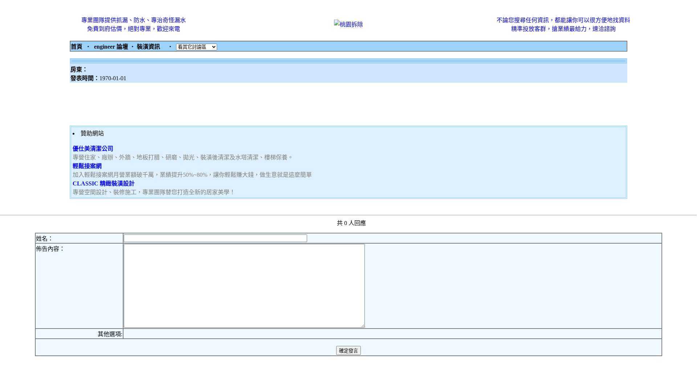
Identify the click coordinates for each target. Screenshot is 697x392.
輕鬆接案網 (87, 166)
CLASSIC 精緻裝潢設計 (104, 183)
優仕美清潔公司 (93, 149)
